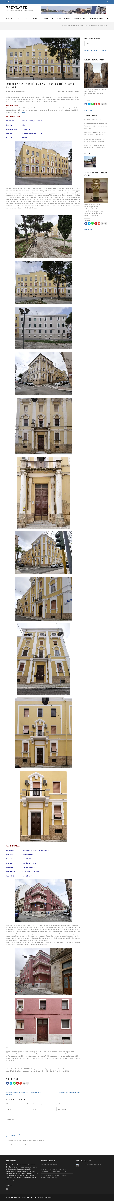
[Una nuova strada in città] (90, 162)
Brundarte (16, 7)
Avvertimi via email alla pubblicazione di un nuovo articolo (26, 1145)
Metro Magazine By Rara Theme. (28, 1197)
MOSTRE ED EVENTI (96, 18)
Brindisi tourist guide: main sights (69, 1092)
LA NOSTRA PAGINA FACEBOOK (95, 50)
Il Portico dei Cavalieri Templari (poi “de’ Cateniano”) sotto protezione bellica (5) (95, 126)
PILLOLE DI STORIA (47, 18)
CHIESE (27, 18)
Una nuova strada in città (92, 119)
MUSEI (20, 18)
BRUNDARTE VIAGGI (80, 18)
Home (7, 1)
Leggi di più (88, 110)
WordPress (48, 1197)
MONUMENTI (10, 18)
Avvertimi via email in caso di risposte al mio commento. (26, 1140)
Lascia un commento (74, 91)
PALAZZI (35, 18)
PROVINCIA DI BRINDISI (63, 18)
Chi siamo (14, 1)
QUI (23, 112)
